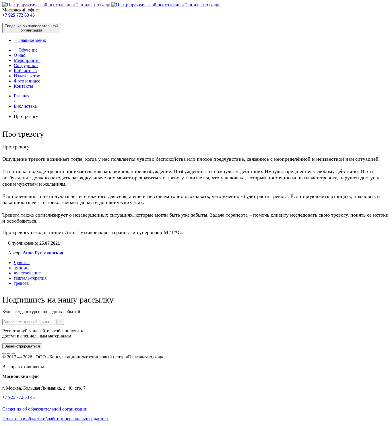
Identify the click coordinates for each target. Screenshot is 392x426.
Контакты (23, 86)
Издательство (27, 75)
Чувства (22, 262)
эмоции (21, 267)
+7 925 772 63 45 (18, 15)
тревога (21, 283)
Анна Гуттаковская (43, 252)
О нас (19, 55)
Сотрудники (26, 65)
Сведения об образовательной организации (45, 409)
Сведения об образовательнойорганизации (31, 28)
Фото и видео (27, 80)
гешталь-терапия (30, 278)
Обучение (26, 50)
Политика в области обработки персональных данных (55, 418)
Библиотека (25, 70)
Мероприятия (27, 60)
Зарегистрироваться (22, 346)
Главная (21, 95)
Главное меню (30, 40)
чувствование (27, 272)
